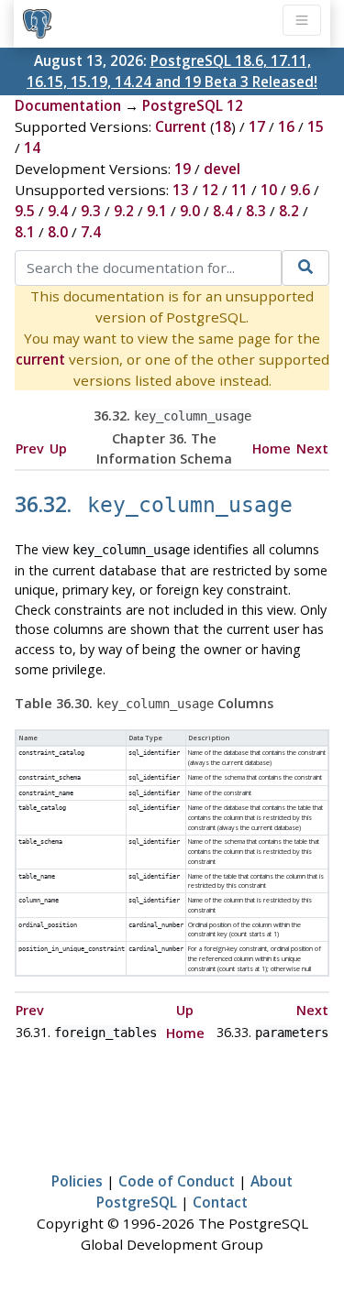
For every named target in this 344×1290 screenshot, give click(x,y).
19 (182, 168)
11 (239, 189)
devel (222, 168)
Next (312, 448)
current (40, 359)
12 (210, 189)
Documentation (68, 105)
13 (180, 189)
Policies (77, 1181)
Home (271, 448)
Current (180, 126)
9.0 (190, 211)
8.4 (223, 211)
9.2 (124, 211)
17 (257, 126)
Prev (30, 448)
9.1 (157, 211)
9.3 (91, 211)
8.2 (289, 211)
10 (269, 189)
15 (315, 126)
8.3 (256, 211)
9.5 (25, 211)
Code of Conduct (176, 1181)
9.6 (300, 189)
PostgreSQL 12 (192, 105)
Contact (220, 1202)
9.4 (58, 211)
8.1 (25, 232)
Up (58, 448)
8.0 (58, 232)
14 (32, 147)
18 (223, 126)
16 (286, 126)
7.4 (91, 232)
